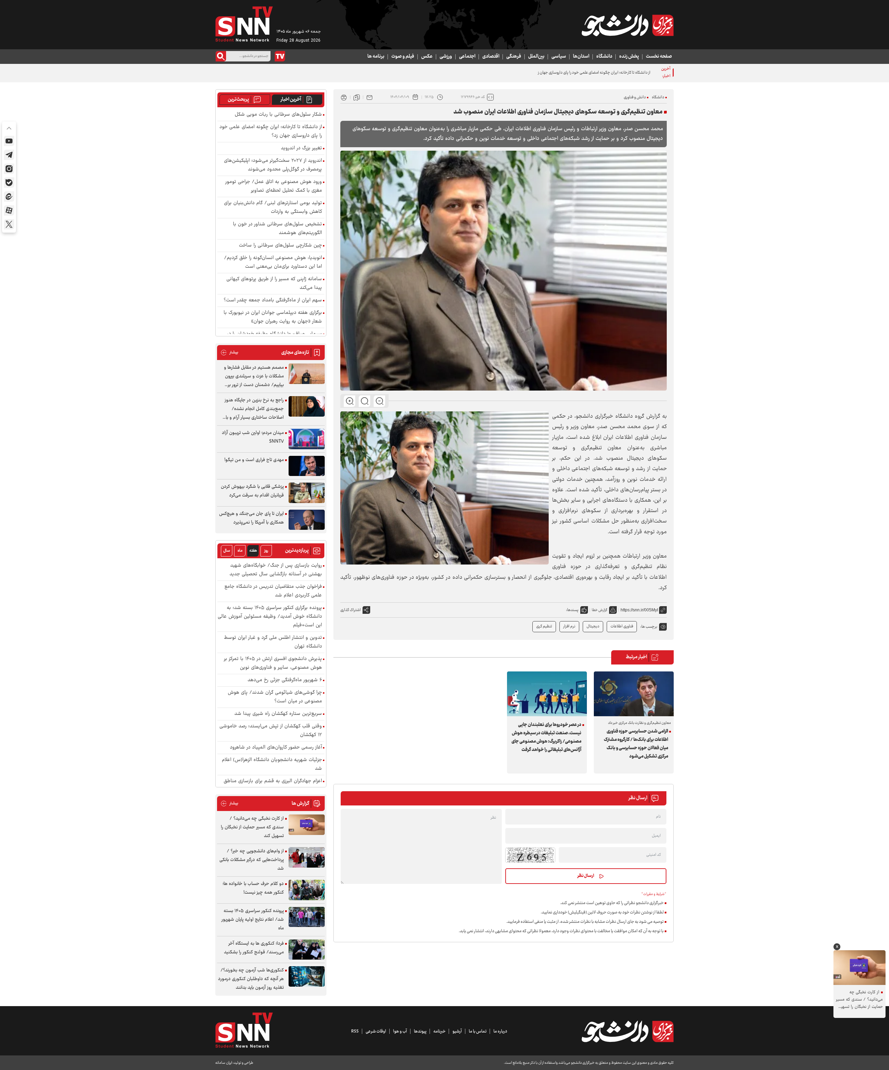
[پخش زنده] (280, 56)
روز (266, 550)
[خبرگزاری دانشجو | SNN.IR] (627, 25)
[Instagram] (9, 168)
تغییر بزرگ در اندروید (301, 148)
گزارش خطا (599, 610)
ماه (240, 550)
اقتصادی (490, 56)
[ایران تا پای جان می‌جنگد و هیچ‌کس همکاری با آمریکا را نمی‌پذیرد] (307, 520)
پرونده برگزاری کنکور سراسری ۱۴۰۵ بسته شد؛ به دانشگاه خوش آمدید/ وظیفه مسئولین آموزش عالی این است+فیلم (270, 617)
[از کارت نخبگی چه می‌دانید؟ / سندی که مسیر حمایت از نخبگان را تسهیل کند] (307, 824)
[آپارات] (9, 210)
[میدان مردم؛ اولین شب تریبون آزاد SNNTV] (307, 439)
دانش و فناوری (635, 97)
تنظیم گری (544, 626)
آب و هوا (400, 1031)
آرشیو (457, 1031)
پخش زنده (629, 56)
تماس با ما (478, 1031)
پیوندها (420, 1031)
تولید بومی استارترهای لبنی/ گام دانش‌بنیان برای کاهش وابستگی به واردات (273, 207)
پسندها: (572, 610)
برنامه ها (375, 56)
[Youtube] (9, 140)
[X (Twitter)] (9, 224)
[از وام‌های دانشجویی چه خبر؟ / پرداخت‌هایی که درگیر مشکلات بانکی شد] (307, 857)
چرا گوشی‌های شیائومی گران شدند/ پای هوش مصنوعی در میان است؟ (275, 697)
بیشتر (229, 352)
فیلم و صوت (402, 56)
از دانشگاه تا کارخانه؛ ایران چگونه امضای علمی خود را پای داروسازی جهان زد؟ (592, 72)
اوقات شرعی (376, 1031)
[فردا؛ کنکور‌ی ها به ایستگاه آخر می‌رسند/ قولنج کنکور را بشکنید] (307, 949)
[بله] (9, 182)
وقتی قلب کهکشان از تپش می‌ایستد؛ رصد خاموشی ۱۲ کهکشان (270, 730)
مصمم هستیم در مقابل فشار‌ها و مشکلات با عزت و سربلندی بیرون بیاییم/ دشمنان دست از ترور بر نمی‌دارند (254, 376)
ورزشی (446, 56)
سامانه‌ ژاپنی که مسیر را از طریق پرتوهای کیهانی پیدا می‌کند (274, 283)
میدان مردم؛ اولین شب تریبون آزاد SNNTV (253, 437)
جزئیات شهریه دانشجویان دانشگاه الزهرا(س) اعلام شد (272, 764)
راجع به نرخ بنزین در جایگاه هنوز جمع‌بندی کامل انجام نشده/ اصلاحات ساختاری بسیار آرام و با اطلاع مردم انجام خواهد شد (254, 409)
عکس (427, 56)
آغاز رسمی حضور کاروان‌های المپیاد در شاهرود (276, 747)
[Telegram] (9, 154)
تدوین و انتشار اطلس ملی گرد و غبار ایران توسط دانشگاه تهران (273, 642)
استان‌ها (581, 56)
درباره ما (500, 1031)
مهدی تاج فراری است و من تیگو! (254, 460)
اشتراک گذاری (350, 610)
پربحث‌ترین (238, 99)
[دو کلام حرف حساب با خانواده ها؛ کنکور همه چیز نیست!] (307, 890)
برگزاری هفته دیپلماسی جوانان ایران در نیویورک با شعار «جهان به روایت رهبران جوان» (273, 317)
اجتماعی (467, 56)
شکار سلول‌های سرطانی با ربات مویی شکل (278, 114)
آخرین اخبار (291, 99)
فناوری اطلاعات (621, 626)
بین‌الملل (536, 56)
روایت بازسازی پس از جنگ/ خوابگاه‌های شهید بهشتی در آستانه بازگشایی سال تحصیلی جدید (276, 570)
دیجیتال (593, 626)
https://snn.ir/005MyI (639, 610)
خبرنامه (439, 1031)
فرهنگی (513, 56)
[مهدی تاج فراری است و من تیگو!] (307, 466)
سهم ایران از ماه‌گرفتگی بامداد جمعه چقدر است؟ (273, 300)
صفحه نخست (659, 56)
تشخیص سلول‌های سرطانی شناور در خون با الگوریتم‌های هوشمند (277, 228)
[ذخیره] (356, 97)
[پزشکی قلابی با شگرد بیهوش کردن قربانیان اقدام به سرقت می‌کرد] (307, 493)
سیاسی (558, 56)
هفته (253, 550)
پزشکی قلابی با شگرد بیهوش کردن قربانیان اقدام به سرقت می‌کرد (252, 491)
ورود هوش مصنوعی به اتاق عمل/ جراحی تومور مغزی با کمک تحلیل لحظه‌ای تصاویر (273, 186)
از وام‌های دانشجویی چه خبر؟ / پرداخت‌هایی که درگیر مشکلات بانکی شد (251, 860)
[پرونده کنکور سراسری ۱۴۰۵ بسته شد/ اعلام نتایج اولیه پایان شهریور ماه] (307, 917)
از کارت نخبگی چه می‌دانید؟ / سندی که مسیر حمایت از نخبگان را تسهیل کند (252, 827)
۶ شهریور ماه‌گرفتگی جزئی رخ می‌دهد (285, 680)
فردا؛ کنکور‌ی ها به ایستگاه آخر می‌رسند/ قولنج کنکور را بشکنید (254, 947)
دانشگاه (604, 56)
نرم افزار (569, 626)
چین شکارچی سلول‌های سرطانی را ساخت (280, 245)
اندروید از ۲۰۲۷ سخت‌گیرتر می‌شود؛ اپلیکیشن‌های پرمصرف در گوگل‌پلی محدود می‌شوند (273, 165)
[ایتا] (9, 196)
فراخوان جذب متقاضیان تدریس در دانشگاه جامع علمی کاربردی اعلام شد (273, 591)
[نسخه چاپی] (343, 97)
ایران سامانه (223, 1063)
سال (226, 550)
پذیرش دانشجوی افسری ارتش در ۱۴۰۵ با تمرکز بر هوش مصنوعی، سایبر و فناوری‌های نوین (273, 663)
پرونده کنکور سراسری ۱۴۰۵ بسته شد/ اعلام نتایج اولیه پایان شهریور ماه (253, 920)
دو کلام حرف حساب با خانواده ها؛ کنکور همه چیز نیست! (253, 888)
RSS (355, 1031)
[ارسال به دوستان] (369, 97)
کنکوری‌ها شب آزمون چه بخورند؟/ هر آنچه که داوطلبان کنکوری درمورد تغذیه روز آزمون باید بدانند (251, 979)
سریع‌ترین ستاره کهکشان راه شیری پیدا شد (278, 714)
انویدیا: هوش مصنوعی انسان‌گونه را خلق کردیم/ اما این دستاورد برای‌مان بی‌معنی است (273, 262)
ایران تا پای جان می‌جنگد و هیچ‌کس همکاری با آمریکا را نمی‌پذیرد (251, 518)
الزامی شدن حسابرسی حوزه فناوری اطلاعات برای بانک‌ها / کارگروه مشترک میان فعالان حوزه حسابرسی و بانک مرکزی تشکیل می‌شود (636, 744)
